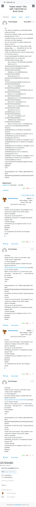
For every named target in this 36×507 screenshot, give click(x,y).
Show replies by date (28, 195)
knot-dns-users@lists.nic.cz (10, 468)
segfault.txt (6, 185)
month (27, 17)
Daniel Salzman (13, 198)
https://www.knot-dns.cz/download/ (16, 267)
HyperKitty (18, 504)
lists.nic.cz (11, 2)
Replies (14, 17)
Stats (20, 17)
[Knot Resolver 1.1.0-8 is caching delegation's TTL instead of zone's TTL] (33, 6)
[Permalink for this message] (33, 188)
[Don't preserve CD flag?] (2, 6)
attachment (14, 244)
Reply (7, 190)
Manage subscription (9, 471)
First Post (6, 17)
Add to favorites (9, 480)
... (5, 236)
